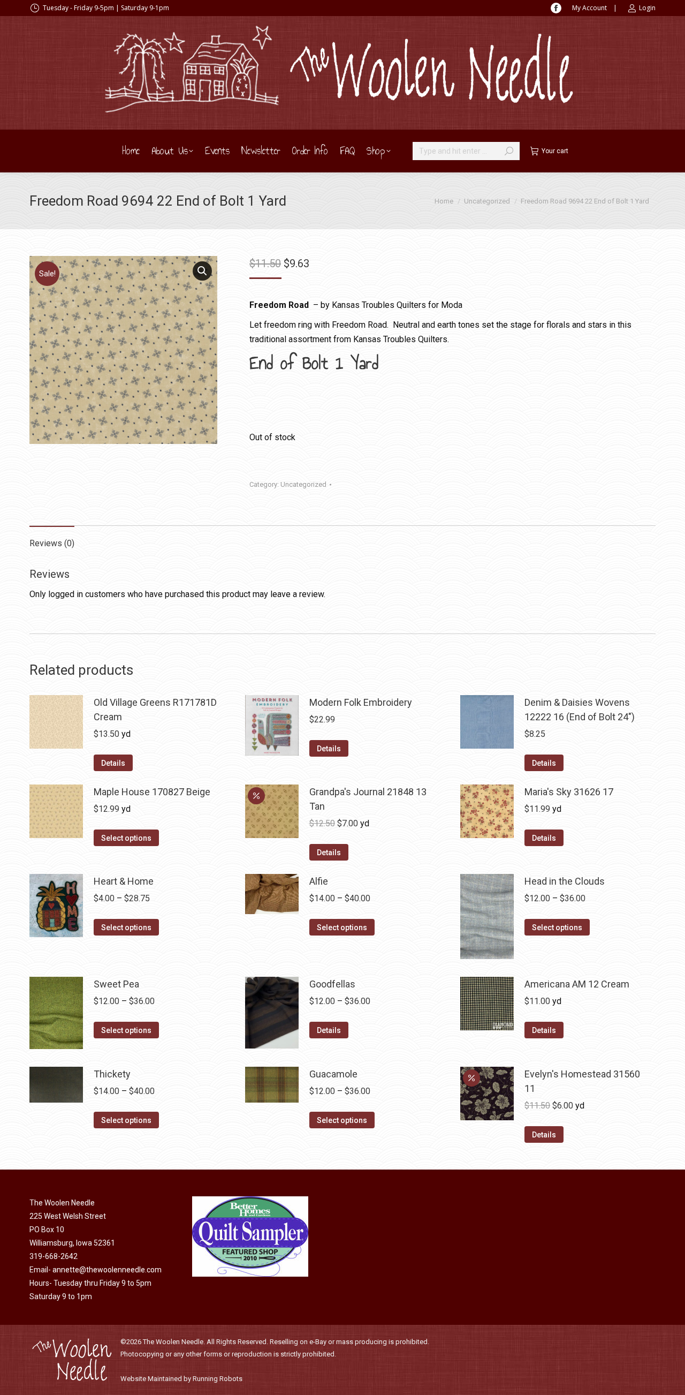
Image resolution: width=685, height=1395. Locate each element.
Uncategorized (303, 484)
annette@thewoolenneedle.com (107, 1269)
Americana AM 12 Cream (576, 984)
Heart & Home (124, 881)
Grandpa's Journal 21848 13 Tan (368, 799)
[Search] (509, 151)
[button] (202, 271)
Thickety (112, 1074)
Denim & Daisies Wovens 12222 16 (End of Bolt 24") (579, 709)
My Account (589, 7)
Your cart (555, 151)
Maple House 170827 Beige (152, 791)
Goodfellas (332, 984)
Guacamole (333, 1074)
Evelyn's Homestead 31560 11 (582, 1081)
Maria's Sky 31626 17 (568, 791)
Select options (126, 838)
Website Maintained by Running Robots (181, 1379)
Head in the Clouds (564, 881)
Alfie (318, 881)
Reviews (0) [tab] (51, 543)
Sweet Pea (116, 984)
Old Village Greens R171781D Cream (155, 709)
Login (647, 7)
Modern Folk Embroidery (360, 702)
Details (113, 763)
